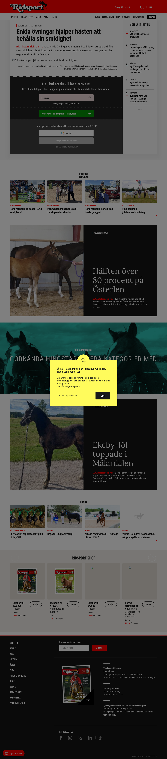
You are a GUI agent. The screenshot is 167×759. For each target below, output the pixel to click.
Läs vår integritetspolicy (68, 386)
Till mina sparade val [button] (67, 395)
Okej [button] (103, 395)
